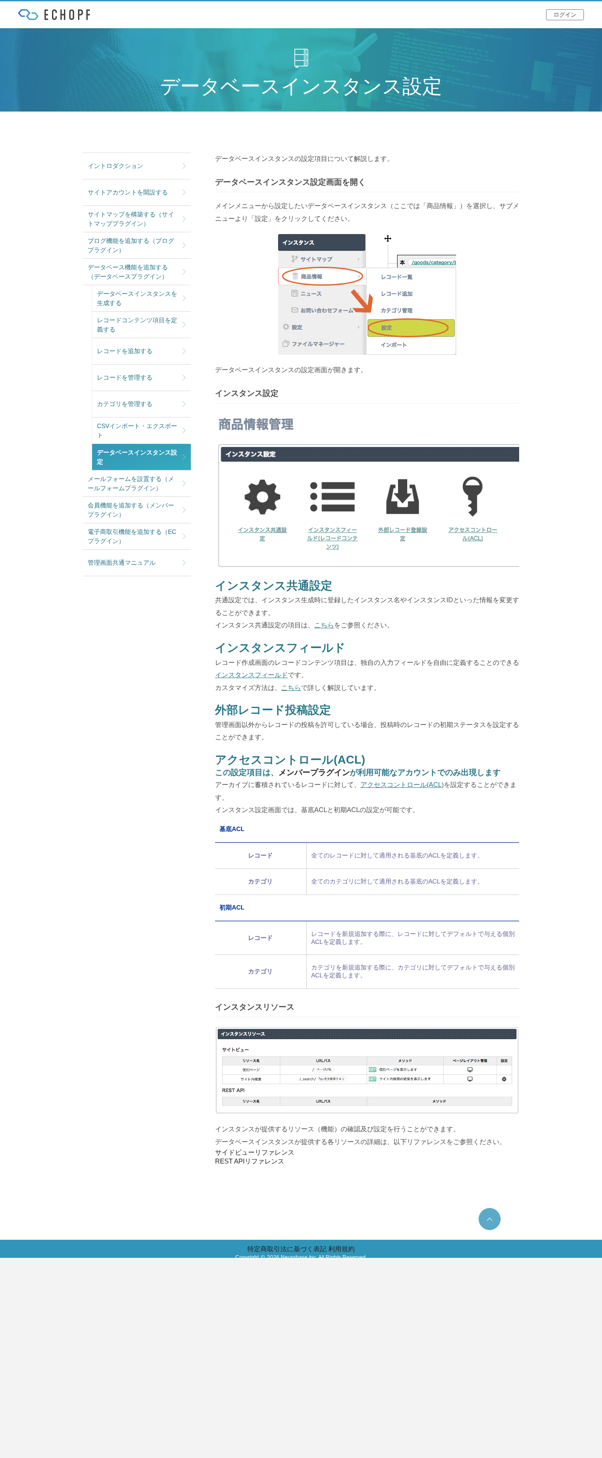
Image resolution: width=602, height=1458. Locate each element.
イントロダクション (115, 165)
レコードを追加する (124, 350)
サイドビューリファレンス (254, 1152)
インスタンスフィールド (251, 675)
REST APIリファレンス (249, 1161)
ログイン (565, 14)
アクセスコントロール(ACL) (402, 784)
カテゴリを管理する (124, 403)
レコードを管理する (124, 377)
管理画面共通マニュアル (122, 562)
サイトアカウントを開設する (128, 192)
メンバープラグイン (314, 772)
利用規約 (341, 1249)
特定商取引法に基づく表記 (287, 1249)
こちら (324, 625)
